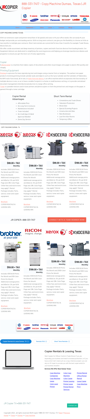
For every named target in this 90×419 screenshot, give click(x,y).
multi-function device (36, 79)
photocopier (5, 65)
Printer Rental (82, 373)
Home (6, 415)
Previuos (67, 413)
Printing (3, 73)
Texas (13, 415)
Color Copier (67, 378)
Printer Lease (68, 384)
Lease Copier (81, 381)
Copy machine (30, 415)
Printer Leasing (68, 381)
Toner (2, 87)
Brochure (4, 202)
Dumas (20, 415)
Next (60, 413)
